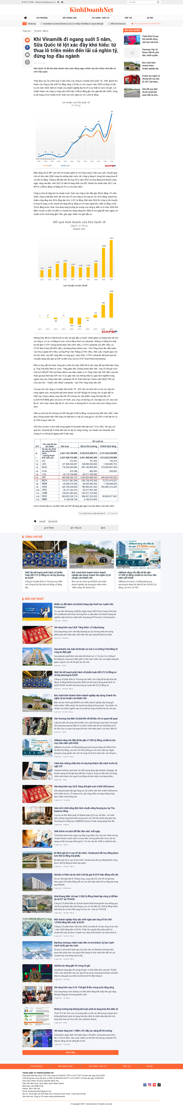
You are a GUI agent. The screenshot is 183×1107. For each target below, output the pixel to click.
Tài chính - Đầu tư (29, 566)
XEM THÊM (70, 1052)
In (104, 528)
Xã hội (64, 665)
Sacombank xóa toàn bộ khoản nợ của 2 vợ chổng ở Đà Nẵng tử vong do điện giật (49, 24)
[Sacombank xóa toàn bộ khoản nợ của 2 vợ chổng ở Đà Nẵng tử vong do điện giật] (37, 657)
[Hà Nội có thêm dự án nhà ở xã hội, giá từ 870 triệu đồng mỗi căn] (37, 882)
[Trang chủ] (25, 18)
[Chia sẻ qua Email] (27, 54)
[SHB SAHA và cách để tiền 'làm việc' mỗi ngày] (37, 839)
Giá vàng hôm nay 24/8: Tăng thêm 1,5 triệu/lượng (79, 627)
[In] (27, 62)
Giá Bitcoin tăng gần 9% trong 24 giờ (72, 965)
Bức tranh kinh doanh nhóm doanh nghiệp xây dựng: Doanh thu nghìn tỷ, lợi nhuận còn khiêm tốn (91, 575)
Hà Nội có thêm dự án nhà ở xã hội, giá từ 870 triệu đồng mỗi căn (86, 874)
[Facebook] (144, 1084)
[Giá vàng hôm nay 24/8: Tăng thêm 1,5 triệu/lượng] (37, 635)
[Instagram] (149, 1084)
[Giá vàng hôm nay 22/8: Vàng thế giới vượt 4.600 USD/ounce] (37, 794)
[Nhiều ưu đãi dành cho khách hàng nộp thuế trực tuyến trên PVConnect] (37, 612)
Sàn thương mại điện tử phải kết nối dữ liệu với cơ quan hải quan (86, 718)
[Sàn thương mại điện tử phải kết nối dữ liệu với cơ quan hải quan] (37, 726)
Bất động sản (67, 888)
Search (158, 2)
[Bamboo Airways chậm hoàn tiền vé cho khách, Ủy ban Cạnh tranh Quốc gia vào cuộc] (37, 950)
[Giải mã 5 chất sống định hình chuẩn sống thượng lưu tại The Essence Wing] (37, 816)
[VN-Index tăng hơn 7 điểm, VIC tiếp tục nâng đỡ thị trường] (37, 1038)
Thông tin (65, 620)
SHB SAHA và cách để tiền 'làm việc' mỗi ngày (77, 831)
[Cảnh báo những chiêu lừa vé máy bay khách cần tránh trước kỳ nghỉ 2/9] (37, 771)
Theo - (98, 513)
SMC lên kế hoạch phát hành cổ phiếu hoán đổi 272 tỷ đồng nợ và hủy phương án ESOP (118, 24)
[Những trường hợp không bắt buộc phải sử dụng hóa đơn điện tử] (37, 1017)
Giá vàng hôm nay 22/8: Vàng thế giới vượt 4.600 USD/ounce (84, 786)
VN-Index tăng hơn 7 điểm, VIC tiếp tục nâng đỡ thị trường (83, 1030)
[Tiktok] (159, 1084)
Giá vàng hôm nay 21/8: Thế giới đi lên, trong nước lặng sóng (84, 987)
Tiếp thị (65, 845)
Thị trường (65, 638)
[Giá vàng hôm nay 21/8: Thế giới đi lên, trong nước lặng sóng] (37, 995)
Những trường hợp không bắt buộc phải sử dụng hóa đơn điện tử (86, 1009)
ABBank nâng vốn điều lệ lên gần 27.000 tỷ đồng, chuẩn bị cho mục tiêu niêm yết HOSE (137, 575)
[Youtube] (154, 1084)
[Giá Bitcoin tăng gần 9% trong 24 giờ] (37, 973)
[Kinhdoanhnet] (91, 9)
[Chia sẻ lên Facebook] (27, 47)
